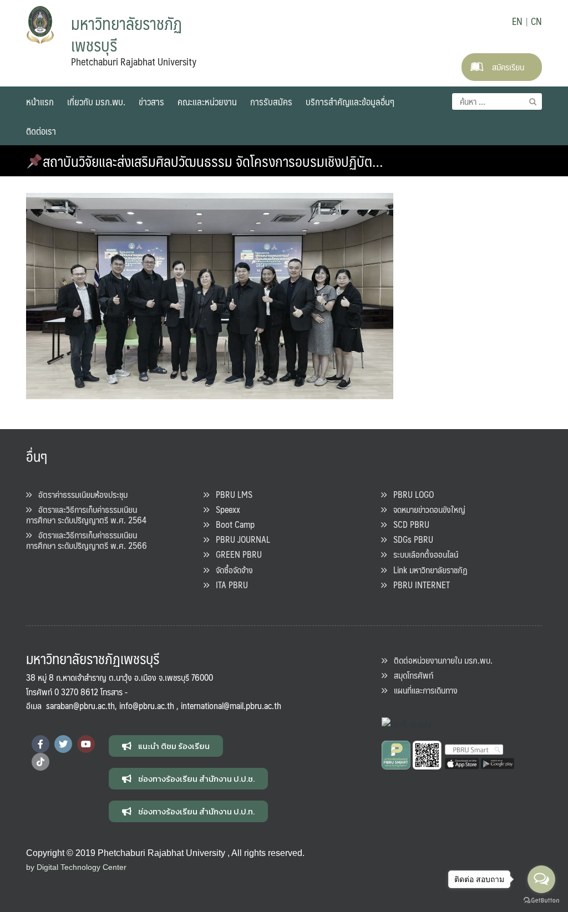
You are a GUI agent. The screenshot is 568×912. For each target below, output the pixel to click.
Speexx (224, 509)
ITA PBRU (228, 584)
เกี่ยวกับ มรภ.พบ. (96, 101)
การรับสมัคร (271, 101)
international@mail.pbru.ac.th (231, 705)
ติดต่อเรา (41, 131)
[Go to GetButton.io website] (541, 900)
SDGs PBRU (410, 539)
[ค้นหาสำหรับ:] (497, 101)
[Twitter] (63, 744)
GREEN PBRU (235, 554)
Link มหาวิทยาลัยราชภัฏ (427, 569)
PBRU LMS (230, 494)
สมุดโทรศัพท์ (410, 675)
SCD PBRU (408, 524)
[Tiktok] (40, 762)
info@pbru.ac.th (146, 705)
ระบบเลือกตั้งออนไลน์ (422, 554)
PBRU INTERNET (418, 584)
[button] (166, 746)
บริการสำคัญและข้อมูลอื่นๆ (350, 101)
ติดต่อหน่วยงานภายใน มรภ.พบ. (440, 660)
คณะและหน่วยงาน (207, 101)
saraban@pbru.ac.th (80, 705)
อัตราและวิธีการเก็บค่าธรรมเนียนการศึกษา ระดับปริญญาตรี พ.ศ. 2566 (86, 540)
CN (536, 21)
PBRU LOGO (410, 494)
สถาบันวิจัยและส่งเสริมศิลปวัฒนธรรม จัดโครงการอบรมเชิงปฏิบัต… (213, 161)
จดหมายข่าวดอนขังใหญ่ (426, 509)
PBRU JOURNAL (239, 539)
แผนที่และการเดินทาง (422, 689)
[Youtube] (86, 744)
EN (517, 21)
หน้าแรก (40, 101)
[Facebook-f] (40, 744)
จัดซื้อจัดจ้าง (231, 569)
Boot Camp (232, 524)
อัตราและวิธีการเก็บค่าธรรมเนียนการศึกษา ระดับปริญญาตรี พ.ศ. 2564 (86, 514)
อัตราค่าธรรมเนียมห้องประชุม (80, 494)
